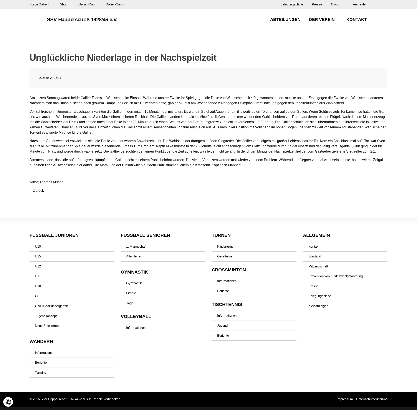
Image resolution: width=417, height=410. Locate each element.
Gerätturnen (225, 256)
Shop (63, 4)
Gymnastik (134, 283)
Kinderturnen (226, 246)
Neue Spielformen (47, 326)
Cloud (335, 4)
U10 (38, 286)
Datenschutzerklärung (371, 399)
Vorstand (314, 256)
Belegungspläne (291, 4)
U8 (37, 296)
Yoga (129, 303)
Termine (40, 372)
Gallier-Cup (86, 4)
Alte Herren (134, 256)
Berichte (41, 362)
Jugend (222, 325)
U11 (38, 276)
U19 (38, 246)
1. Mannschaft (136, 246)
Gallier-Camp (115, 4)
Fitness (131, 293)
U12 (38, 266)
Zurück (38, 190)
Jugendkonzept (46, 316)
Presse (317, 4)
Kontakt (313, 246)
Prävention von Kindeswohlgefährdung (335, 276)
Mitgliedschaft (318, 266)
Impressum (345, 399)
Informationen (44, 353)
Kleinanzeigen (318, 306)
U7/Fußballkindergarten (51, 306)
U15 (38, 256)
